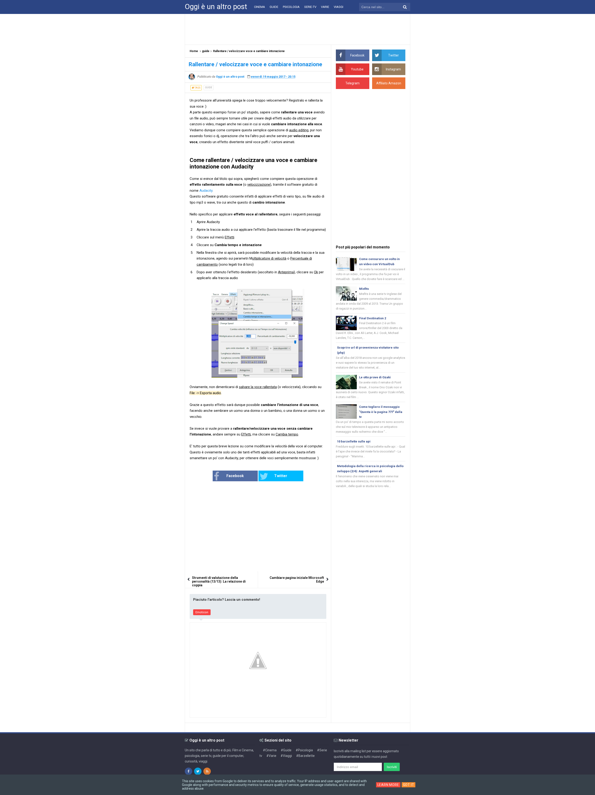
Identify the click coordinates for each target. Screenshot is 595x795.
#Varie (271, 756)
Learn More (388, 785)
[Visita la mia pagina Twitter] (198, 771)
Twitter (280, 476)
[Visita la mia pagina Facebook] (188, 771)
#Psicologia (304, 750)
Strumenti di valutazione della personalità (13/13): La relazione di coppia (219, 581)
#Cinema (270, 750)
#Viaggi (286, 756)
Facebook (235, 476)
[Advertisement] (297, 29)
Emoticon (201, 612)
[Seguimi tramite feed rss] (207, 771)
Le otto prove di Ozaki (375, 377)
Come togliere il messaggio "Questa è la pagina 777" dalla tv (380, 412)
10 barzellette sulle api (353, 441)
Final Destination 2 (372, 318)
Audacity (205, 190)
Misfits (364, 288)
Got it (408, 785)
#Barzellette (305, 756)
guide (208, 87)
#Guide (286, 750)
